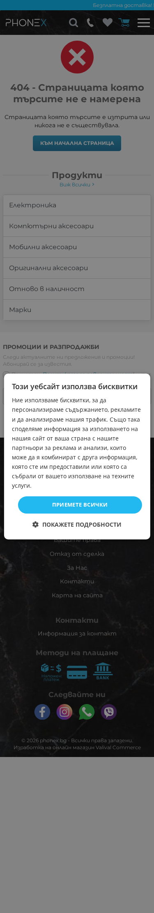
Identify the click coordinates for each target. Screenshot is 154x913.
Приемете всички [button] (80, 504)
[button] (77, 524)
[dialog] (77, 456)
